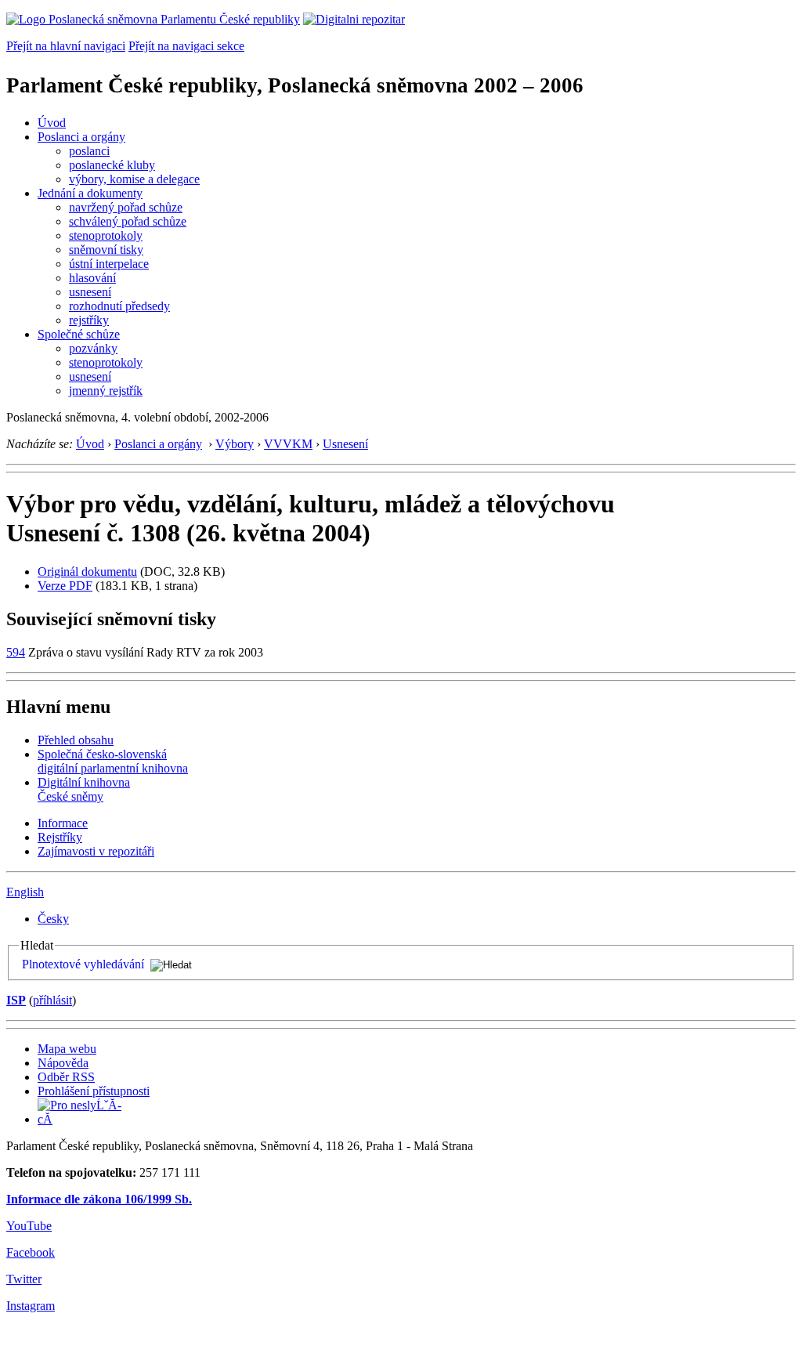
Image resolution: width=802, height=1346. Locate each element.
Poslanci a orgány (81, 136)
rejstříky (89, 320)
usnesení (90, 292)
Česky (53, 918)
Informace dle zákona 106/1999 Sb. (99, 1199)
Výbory (234, 443)
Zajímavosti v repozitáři (96, 851)
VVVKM (288, 443)
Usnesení (345, 443)
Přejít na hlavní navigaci (65, 45)
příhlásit (52, 1000)
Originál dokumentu (87, 571)
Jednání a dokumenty (90, 193)
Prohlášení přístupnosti (94, 1091)
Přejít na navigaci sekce (186, 45)
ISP (16, 1000)
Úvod (52, 122)
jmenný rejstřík (106, 390)
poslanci (89, 150)
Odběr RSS (66, 1077)
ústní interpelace (109, 263)
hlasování (92, 277)
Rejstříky (60, 837)
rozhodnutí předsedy (119, 306)
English (25, 892)
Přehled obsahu (76, 740)
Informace (63, 823)
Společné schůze (79, 334)
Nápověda (63, 1062)
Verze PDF (65, 585)
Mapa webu (67, 1048)
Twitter (24, 1279)
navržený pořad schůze (125, 207)
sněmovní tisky (106, 249)
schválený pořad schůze (127, 221)
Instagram (30, 1305)
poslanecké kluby (112, 165)
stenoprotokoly (106, 235)
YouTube (29, 1225)
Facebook (30, 1252)
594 (15, 652)
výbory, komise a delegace (134, 179)
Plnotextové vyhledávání (83, 964)
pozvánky (93, 348)
